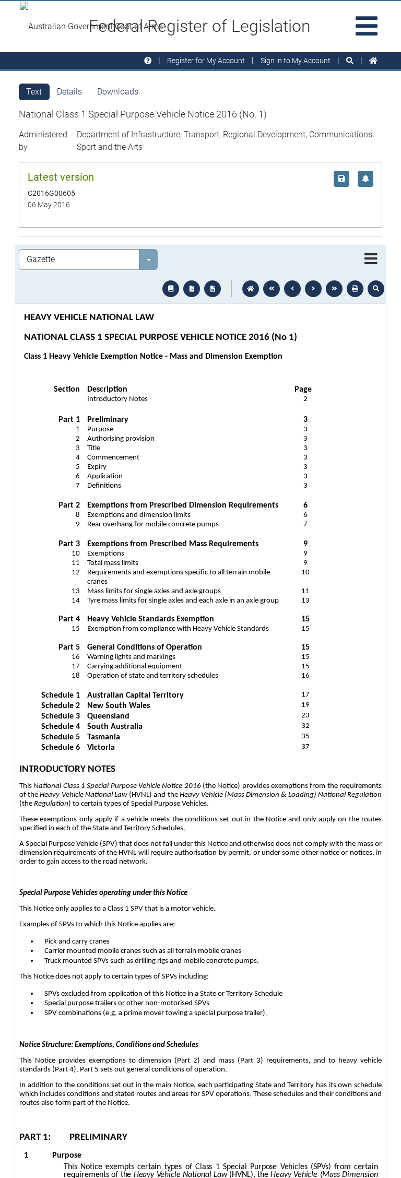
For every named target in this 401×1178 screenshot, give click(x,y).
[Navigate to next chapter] (334, 288)
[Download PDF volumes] (191, 288)
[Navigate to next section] (313, 288)
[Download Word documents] (212, 288)
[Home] (373, 60)
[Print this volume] (355, 288)
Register (206, 60)
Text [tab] (34, 92)
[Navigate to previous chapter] (271, 288)
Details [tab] (69, 92)
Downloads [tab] (117, 92)
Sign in (296, 60)
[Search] (349, 60)
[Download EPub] (170, 288)
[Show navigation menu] (371, 259)
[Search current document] (376, 288)
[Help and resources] (147, 60)
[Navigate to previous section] (292, 288)
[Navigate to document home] (250, 288)
